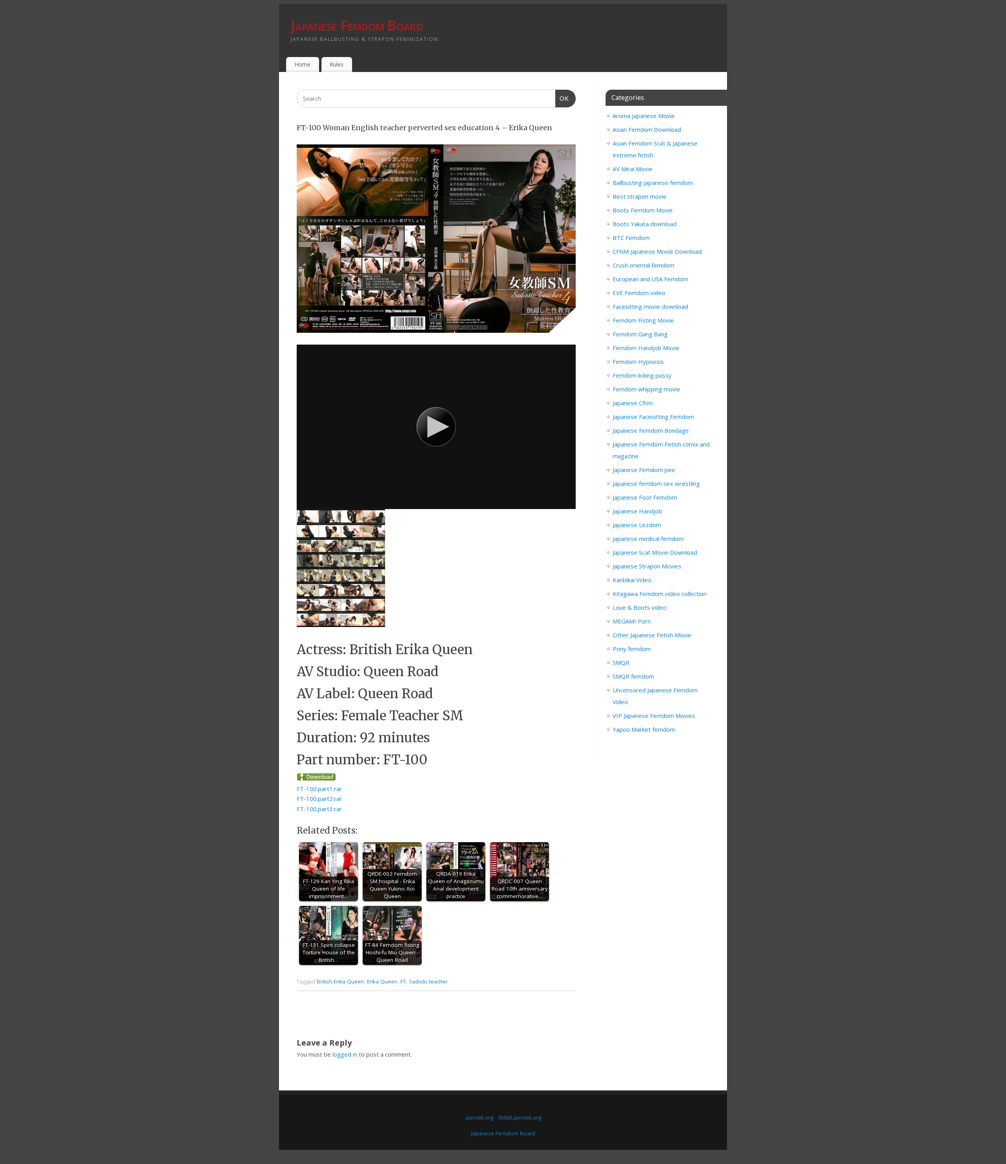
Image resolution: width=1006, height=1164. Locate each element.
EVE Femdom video (639, 293)
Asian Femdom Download (647, 129)
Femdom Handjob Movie (646, 348)
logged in (344, 1054)
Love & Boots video (639, 607)
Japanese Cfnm (633, 403)
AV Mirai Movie (632, 169)
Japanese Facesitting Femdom (653, 417)
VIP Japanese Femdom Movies (654, 715)
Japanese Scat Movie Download (655, 552)
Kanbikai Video (632, 580)
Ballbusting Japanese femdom (653, 182)
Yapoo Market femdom (644, 729)
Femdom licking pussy (642, 375)
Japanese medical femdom (648, 538)
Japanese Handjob (637, 511)
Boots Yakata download (645, 224)
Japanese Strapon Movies (647, 566)
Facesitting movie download (650, 306)
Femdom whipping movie (646, 389)
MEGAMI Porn (632, 621)
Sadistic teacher (428, 981)
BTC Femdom (631, 238)
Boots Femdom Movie (643, 210)
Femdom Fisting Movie (643, 320)
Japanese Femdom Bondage (651, 430)
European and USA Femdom (650, 279)
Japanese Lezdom (637, 525)
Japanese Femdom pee (644, 470)
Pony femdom (632, 649)
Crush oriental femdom (643, 265)
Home (302, 64)
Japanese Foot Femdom (645, 497)
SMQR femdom (633, 676)
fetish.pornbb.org (519, 1117)
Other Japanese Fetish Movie (652, 635)
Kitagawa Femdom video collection (660, 594)
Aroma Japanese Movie (644, 116)
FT (403, 981)
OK (562, 98)
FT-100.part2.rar (319, 798)
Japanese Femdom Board (357, 25)
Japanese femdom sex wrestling (656, 483)
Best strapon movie (639, 196)
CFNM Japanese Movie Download (657, 251)
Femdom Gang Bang (640, 334)
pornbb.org (479, 1117)
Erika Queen (382, 981)
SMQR (621, 662)
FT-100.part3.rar (319, 809)
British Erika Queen (340, 981)
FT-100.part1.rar (319, 789)
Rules (336, 64)
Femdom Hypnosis (638, 361)
